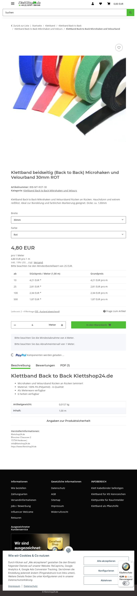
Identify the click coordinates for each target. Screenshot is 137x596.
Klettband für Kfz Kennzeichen (108, 494)
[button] (93, 3)
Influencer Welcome (22, 511)
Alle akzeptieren (106, 560)
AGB (53, 494)
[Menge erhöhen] (62, 324)
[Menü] (132, 563)
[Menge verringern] (15, 324)
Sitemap (55, 500)
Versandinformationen (23, 500)
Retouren (16, 517)
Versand (38, 262)
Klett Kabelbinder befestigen (107, 488)
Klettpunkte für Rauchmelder (107, 500)
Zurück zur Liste (21, 25)
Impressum (14, 586)
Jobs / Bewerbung (21, 506)
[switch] (126, 583)
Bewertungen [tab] (45, 365)
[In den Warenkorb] (13, 39)
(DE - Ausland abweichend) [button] (47, 311)
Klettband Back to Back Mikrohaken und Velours (50, 190)
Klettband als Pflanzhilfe (104, 506)
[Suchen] (130, 12)
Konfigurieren (106, 570)
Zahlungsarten (19, 494)
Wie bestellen (18, 488)
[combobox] (68, 219)
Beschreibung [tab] (20, 365)
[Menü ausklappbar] (12, 2)
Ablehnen (106, 580)
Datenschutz (31, 586)
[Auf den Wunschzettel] (119, 47)
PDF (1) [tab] (65, 365)
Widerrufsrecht (59, 511)
